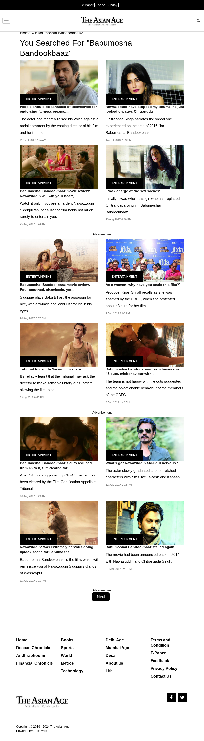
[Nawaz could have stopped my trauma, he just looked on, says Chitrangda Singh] (145, 82)
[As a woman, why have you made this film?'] (145, 260)
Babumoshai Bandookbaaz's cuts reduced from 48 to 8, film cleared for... (56, 465)
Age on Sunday (106, 5)
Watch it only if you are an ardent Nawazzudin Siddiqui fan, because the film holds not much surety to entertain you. (57, 210)
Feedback (160, 661)
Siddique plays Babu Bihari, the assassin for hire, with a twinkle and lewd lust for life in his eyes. (56, 304)
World (66, 655)
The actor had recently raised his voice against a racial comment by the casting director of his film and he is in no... (59, 126)
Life (109, 671)
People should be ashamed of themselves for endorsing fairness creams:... (58, 109)
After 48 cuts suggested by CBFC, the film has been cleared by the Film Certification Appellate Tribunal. (58, 482)
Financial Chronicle (34, 663)
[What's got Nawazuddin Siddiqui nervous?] (145, 438)
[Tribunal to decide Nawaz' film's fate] (59, 344)
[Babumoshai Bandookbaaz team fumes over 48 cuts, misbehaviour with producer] (145, 344)
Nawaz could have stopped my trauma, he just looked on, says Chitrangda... (145, 109)
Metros (67, 663)
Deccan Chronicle (33, 648)
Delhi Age (115, 640)
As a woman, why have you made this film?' (143, 285)
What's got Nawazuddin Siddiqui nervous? (142, 463)
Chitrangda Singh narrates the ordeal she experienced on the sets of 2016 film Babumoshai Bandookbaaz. (139, 126)
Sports (67, 648)
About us (114, 663)
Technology (72, 671)
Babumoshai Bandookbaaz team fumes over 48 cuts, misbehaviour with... (143, 371)
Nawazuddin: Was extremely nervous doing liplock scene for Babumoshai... (56, 549)
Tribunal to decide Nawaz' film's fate (50, 369)
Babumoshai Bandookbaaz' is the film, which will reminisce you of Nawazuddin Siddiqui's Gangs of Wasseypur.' (59, 566)
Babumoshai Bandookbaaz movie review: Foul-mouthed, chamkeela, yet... (55, 287)
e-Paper (87, 5)
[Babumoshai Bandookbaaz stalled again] (145, 523)
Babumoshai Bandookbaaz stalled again (140, 547)
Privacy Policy (164, 668)
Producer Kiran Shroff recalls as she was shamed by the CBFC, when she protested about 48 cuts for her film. (140, 299)
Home (21, 640)
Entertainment (38, 99)
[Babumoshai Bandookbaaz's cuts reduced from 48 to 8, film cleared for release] (59, 438)
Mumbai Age (117, 648)
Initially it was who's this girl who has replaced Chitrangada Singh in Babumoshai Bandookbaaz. (143, 205)
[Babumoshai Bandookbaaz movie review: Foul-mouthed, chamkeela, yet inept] (59, 260)
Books (67, 640)
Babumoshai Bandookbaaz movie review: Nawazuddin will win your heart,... (55, 193)
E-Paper (158, 653)
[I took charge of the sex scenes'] (145, 166)
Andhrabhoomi (30, 655)
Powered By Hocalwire (31, 731)
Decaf (111, 655)
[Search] (198, 21)
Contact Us (161, 676)
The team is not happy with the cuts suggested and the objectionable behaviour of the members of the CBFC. (144, 388)
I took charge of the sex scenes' (133, 191)
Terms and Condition (160, 642)
